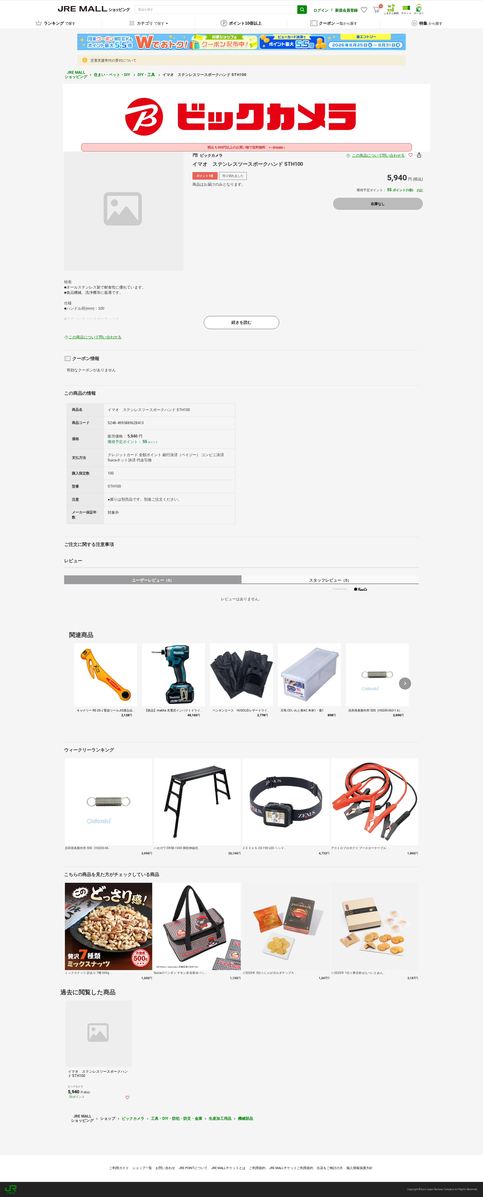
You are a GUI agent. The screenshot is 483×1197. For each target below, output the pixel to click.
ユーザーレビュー (153, 580)
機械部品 (245, 1118)
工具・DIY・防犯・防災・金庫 (176, 1118)
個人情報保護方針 (359, 1168)
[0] (376, 9)
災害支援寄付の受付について (113, 60)
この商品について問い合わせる (378, 155)
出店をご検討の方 (330, 1168)
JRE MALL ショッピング (76, 74)
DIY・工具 (147, 74)
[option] (123, 211)
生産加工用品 (220, 1118)
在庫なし (378, 204)
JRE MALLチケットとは (228, 1168)
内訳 (420, 190)
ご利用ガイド (119, 1168)
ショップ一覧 (142, 1168)
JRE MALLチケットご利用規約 (291, 1168)
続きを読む (241, 322)
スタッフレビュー (330, 580)
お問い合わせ (165, 1168)
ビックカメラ (133, 1118)
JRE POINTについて (193, 1168)
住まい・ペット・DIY (112, 74)
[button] (405, 683)
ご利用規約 (257, 1168)
